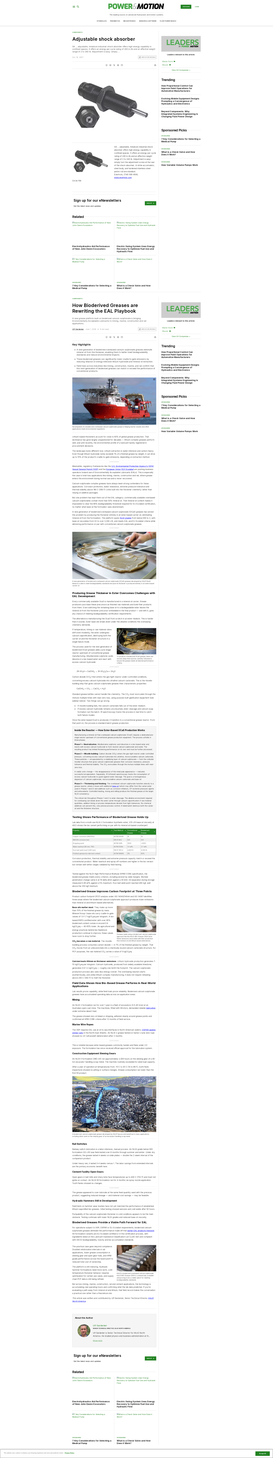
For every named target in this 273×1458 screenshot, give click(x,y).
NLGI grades (125, 514)
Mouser (165, 65)
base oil (115, 773)
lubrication (150, 995)
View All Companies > (181, 70)
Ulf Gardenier (78, 329)
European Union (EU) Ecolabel (120, 465)
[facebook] (106, 65)
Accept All (262, 1453)
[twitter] (114, 65)
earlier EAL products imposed (140, 1218)
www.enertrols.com (123, 177)
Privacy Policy (69, 1453)
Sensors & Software (148, 21)
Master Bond (167, 61)
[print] (155, 65)
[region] (136, 1453)
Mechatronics (129, 21)
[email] (122, 65)
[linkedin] (110, 65)
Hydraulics (102, 21)
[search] (78, 6)
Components (77, 32)
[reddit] (118, 65)
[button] (74, 6)
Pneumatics (115, 21)
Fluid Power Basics (168, 21)
